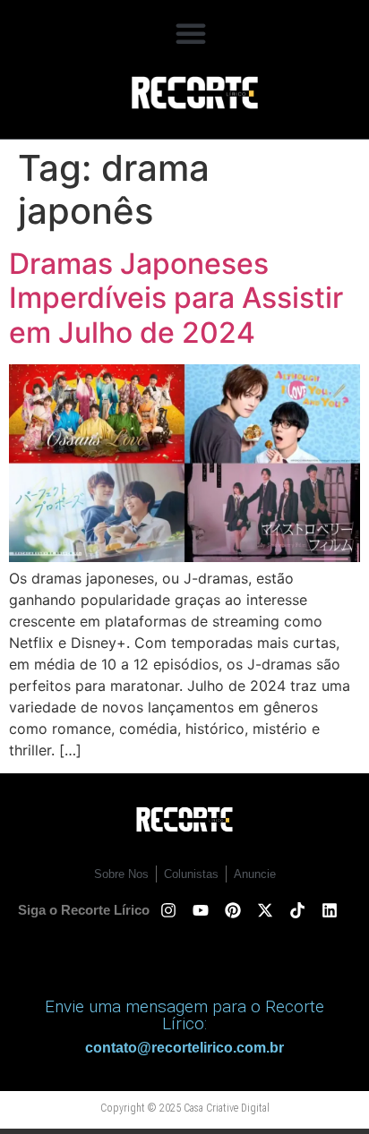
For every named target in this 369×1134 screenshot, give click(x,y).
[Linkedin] (329, 910)
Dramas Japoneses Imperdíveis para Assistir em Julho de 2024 (176, 298)
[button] (191, 33)
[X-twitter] (265, 910)
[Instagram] (168, 910)
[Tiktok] (297, 910)
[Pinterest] (233, 910)
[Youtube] (200, 910)
